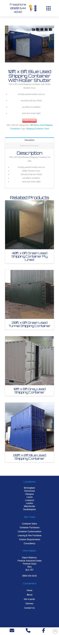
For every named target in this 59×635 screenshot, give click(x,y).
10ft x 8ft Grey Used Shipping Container (29, 390)
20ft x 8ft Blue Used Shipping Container (29, 457)
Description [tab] (29, 140)
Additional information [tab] (29, 146)
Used (46, 128)
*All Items (34, 125)
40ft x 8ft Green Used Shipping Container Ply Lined (29, 256)
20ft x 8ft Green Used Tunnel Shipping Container (29, 324)
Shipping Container (34, 128)
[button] (48, 8)
